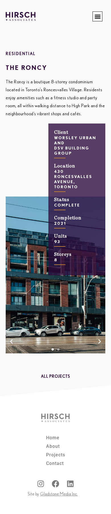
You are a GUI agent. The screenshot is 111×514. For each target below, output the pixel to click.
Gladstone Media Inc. (59, 494)
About (53, 446)
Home (52, 437)
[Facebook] (55, 483)
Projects (55, 455)
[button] (97, 16)
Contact (55, 463)
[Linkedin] (70, 483)
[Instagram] (40, 483)
